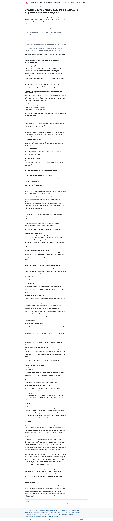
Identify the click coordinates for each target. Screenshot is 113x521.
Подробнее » (31, 510)
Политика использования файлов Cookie (70, 510)
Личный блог (32, 6)
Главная (26, 6)
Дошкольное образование (74, 514)
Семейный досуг (84, 2)
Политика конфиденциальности (32, 512)
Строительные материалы (40, 516)
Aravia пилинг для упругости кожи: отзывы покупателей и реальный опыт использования (74, 503)
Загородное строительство (53, 516)
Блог (26, 510)
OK (81, 519)
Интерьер (77, 2)
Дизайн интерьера (69, 2)
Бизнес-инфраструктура (58, 2)
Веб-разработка (51, 514)
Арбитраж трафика (29, 516)
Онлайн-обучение (48, 2)
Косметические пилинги (36, 2)
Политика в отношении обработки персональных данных (47, 510)
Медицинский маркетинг (62, 514)
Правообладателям (44, 512)
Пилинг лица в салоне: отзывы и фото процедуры (37, 502)
